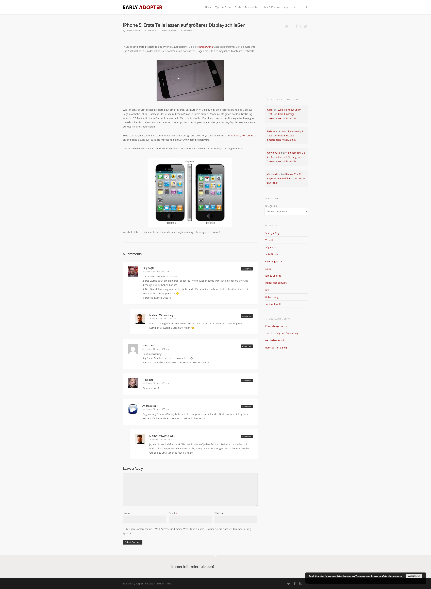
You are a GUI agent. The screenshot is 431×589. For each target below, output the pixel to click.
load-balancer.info (275, 340)
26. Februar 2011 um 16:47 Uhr (155, 271)
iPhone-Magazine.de (276, 326)
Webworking (272, 297)
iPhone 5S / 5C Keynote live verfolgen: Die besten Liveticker (286, 178)
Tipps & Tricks (223, 7)
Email (173, 513)
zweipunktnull (273, 304)
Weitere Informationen (392, 576)
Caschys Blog (272, 233)
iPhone (174, 30)
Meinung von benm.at (243, 135)
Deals (238, 7)
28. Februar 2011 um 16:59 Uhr (162, 439)
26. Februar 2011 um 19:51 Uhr (155, 383)
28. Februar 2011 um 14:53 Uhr (155, 409)
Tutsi (267, 289)
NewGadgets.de (274, 261)
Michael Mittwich (133, 30)
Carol (270, 109)
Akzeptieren (414, 575)
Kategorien (271, 206)
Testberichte (252, 7)
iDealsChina (206, 46)
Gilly (144, 267)
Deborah (272, 131)
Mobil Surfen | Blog (276, 347)
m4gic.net (270, 247)
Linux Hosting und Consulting (281, 333)
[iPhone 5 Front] (190, 80)
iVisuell (269, 240)
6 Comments (186, 30)
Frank (145, 345)
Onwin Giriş (273, 152)
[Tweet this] (304, 26)
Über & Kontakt (271, 7)
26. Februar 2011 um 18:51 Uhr (162, 318)
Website (219, 513)
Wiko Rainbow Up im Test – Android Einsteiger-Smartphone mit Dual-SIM (284, 114)
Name (127, 513)
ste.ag (268, 268)
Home (208, 7)
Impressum (290, 7)
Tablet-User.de (273, 275)
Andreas (147, 405)
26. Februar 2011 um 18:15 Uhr (155, 349)
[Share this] (297, 26)
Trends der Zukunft (276, 282)
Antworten (247, 268)
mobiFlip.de (271, 254)
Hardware (166, 30)
